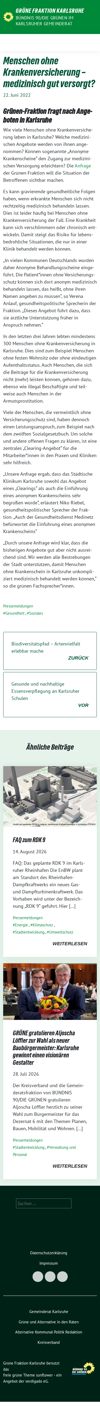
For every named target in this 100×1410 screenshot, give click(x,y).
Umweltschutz (61, 932)
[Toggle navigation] (91, 42)
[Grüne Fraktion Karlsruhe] (8, 16)
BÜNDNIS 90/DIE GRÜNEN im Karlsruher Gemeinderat (45, 21)
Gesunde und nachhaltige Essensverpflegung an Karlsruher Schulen (50, 694)
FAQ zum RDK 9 (29, 839)
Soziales (36, 613)
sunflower (44, 1375)
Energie (21, 924)
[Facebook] (38, 1276)
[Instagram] (50, 1276)
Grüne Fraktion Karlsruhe (50, 10)
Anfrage (82, 166)
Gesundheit (15, 613)
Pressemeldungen (18, 606)
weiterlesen (70, 943)
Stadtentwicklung (30, 932)
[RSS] (62, 1276)
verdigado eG (36, 1381)
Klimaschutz (43, 924)
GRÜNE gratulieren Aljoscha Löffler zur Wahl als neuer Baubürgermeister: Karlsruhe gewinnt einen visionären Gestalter (46, 1047)
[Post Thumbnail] (50, 796)
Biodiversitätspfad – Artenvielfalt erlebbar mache (50, 651)
